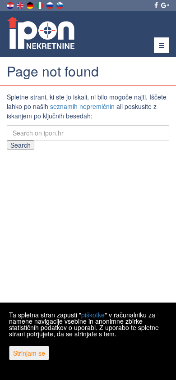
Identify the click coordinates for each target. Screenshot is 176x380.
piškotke (93, 314)
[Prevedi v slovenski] (60, 4)
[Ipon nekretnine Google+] (164, 4)
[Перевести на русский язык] (50, 4)
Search (20, 144)
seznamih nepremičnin (82, 106)
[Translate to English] (21, 4)
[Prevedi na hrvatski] (11, 4)
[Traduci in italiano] (41, 4)
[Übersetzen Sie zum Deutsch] (31, 4)
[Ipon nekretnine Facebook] (155, 4)
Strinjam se (29, 352)
